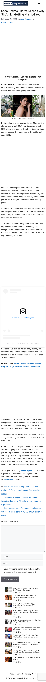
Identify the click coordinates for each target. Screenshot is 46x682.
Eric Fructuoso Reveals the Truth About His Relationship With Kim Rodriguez (26, 643)
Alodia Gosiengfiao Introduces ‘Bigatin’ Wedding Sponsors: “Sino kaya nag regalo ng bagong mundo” (21, 501)
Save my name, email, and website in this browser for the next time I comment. (22, 570)
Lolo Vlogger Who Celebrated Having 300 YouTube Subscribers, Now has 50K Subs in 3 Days (21, 511)
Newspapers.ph (28, 470)
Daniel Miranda (11, 486)
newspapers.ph (25, 486)
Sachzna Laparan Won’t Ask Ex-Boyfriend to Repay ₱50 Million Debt (27, 621)
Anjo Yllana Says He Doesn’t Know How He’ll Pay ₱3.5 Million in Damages (26, 628)
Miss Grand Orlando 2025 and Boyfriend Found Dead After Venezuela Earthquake (26, 651)
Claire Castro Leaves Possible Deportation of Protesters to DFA (24, 604)
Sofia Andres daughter (18, 490)
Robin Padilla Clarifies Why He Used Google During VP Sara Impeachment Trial (25, 612)
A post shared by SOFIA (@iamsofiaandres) (23, 343)
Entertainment (7, 22)
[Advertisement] (23, 51)
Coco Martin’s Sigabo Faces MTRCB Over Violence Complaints (25, 589)
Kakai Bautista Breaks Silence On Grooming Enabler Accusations (24, 596)
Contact (20, 674)
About (12, 674)
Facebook (8, 479)
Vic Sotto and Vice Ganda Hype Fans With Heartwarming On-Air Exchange (25, 636)
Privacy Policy (30, 674)
